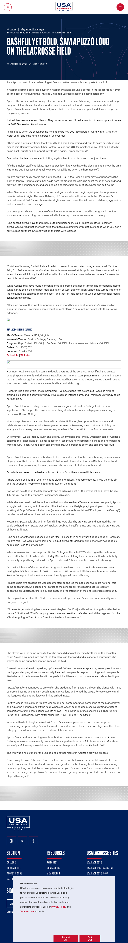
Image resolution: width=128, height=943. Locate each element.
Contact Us (53, 868)
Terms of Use (27, 911)
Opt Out (90, 938)
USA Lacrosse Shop (97, 873)
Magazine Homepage (32, 29)
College (11, 862)
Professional (14, 873)
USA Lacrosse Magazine (100, 868)
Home (13, 29)
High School (14, 868)
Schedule (12, 355)
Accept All (66, 938)
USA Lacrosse (94, 862)
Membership (53, 873)
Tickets (25, 355)
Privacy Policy (58, 906)
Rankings (52, 862)
